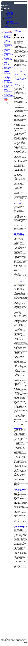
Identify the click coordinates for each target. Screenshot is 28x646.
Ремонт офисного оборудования (8, 79)
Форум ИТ (4, 611)
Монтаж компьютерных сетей (7, 38)
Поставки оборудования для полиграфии (8, 52)
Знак (15, 71)
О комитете (4, 588)
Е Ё (20, 77)
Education (4, 613)
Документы (4, 594)
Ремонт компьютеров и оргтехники (7, 73)
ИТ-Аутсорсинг (7, 35)
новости (3, 620)
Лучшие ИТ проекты (6, 609)
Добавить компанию (6, 100)
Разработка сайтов (8, 67)
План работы (4, 598)
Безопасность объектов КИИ (7, 615)
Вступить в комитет (6, 600)
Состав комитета (5, 596)
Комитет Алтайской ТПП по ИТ (6, 8)
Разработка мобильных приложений (7, 64)
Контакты (4, 602)
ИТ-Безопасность (8, 33)
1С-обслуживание (8, 32)
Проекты (3, 605)
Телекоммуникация (8, 92)
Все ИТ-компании (8, 31)
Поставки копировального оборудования (8, 48)
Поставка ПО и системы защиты (8, 44)
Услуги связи (7, 94)
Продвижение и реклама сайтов (7, 57)
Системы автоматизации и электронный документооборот (8, 83)
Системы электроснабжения (8, 91)
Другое (5, 98)
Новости (3, 624)
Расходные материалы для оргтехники (7, 70)
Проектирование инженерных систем (8, 61)
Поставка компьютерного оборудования (7, 41)
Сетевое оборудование (7, 77)
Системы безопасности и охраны (7, 88)
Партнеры (4, 592)
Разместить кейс (5, 617)
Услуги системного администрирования (9, 96)
